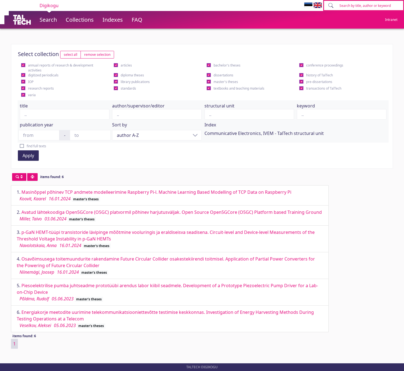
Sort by (119, 125)
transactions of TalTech (323, 88)
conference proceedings (324, 65)
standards (128, 88)
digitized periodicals (43, 75)
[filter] (19, 177)
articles (126, 65)
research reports (41, 88)
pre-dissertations (319, 81)
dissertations (223, 75)
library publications (135, 81)
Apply (28, 156)
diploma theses (132, 75)
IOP (31, 81)
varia (32, 95)
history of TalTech (319, 75)
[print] (32, 177)
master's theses (226, 81)
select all (70, 54)
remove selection (97, 54)
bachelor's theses (227, 65)
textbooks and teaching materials (239, 88)
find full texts (36, 146)
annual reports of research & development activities (60, 68)
